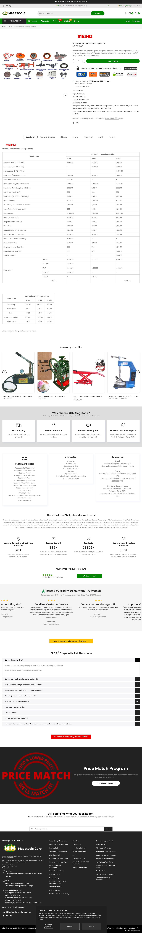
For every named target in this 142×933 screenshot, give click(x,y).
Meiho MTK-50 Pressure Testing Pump (17, 396)
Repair (100, 137)
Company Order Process (24, 475)
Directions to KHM (71, 466)
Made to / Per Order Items (24, 483)
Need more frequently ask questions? (71, 736)
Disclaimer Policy (24, 478)
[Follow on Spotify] (10, 6)
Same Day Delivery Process (106, 855)
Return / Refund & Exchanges (24, 485)
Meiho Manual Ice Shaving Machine (52, 396)
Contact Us (71, 463)
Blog (68, 20)
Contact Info (134, 928)
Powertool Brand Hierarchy (105, 859)
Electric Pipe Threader (85, 111)
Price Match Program (105, 783)
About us (71, 461)
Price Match (88, 137)
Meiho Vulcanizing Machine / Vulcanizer (123, 396)
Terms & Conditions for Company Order (24, 495)
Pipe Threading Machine (122, 111)
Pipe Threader (78, 108)
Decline (91, 926)
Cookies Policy (24, 473)
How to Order (101, 845)
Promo (58, 20)
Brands (46, 21)
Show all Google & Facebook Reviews (69, 641)
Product (34, 21)
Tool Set (75, 114)
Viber (14, 907)
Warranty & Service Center (105, 852)
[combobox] (64, 13)
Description (30, 137)
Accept (70, 926)
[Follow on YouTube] (7, 6)
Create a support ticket (104, 841)
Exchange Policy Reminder (24, 480)
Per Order (112, 137)
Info (77, 21)
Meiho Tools (133, 106)
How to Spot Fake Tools (104, 862)
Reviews (71, 471)
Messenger (21, 907)
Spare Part (80, 94)
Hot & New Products (121, 106)
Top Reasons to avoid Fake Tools (105, 866)
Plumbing (86, 108)
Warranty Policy (24, 500)
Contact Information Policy (59, 894)
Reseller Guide (101, 871)
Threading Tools (105, 108)
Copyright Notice (71, 473)
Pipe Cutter (97, 111)
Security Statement (71, 478)
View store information (82, 86)
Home (4, 26)
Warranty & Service (47, 137)
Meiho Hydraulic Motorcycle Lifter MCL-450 (88, 397)
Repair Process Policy (24, 488)
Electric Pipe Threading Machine (101, 106)
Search (108, 829)
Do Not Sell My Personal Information (71, 476)
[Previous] (4, 372)
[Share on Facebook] (73, 123)
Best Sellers (85, 106)
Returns (75, 137)
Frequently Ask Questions (105, 874)
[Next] (137, 372)
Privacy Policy (24, 493)
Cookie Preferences (132, 931)
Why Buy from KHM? (71, 468)
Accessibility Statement (24, 468)
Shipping (63, 137)
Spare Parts (95, 108)
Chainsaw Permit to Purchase (103, 879)
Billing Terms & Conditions (24, 470)
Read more (95, 56)
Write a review (89, 576)
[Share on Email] (77, 123)
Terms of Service (24, 498)
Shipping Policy (25, 490)
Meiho (80, 91)
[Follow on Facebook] (3, 6)
